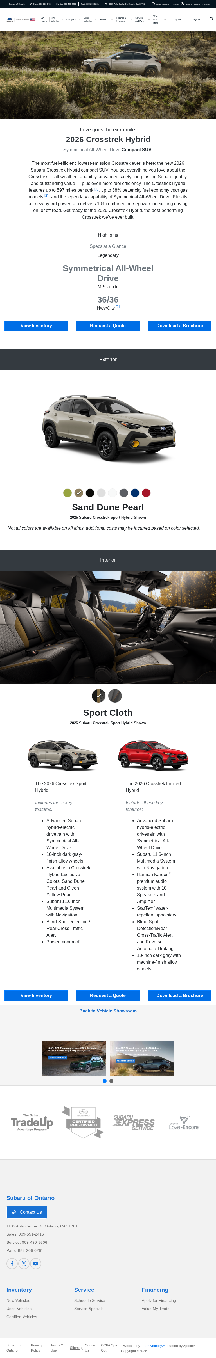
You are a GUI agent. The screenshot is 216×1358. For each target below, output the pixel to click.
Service (84, 1290)
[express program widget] (133, 1122)
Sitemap (76, 1348)
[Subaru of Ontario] (21, 19)
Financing (155, 1290)
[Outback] (74, 1058)
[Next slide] (111, 1081)
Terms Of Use (57, 1347)
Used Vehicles (19, 1308)
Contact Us (30, 1212)
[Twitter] (24, 1263)
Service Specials (89, 1308)
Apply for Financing (159, 1300)
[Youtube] (35, 1263)
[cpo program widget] (82, 1122)
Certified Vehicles (21, 1316)
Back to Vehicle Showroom (108, 1011)
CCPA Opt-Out (109, 1347)
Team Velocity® (153, 1346)
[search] (212, 19)
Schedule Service (89, 1300)
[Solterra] (142, 1058)
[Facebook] (12, 1263)
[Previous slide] (105, 1081)
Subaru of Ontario (13, 1347)
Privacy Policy (36, 1347)
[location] (106, 4)
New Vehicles (18, 1300)
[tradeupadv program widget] (32, 1122)
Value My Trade (156, 1308)
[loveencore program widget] (184, 1122)
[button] (68, 492)
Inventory (19, 1290)
